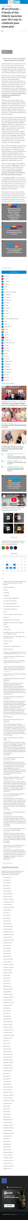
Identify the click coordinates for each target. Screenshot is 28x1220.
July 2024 (6, 945)
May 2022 (6, 1013)
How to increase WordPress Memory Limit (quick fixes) (13, 720)
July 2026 (6, 880)
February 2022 (7, 1021)
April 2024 (6, 953)
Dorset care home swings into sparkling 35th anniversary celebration (14, 250)
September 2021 (8, 1035)
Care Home (8, 226)
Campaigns (6, 595)
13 (14, 564)
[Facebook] (11, 548)
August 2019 (7, 1103)
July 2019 (6, 1106)
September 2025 (8, 907)
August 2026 (7, 877)
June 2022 (6, 1010)
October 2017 (7, 1163)
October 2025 (7, 904)
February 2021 (7, 1054)
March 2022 (6, 1019)
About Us (6, 590)
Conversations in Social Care (10, 609)
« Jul (2, 578)
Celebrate (17, 244)
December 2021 (7, 1027)
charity (3, 6)
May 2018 (6, 1144)
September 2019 (8, 1100)
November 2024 (7, 934)
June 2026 (6, 883)
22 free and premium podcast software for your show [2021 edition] (14, 758)
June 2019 (6, 1108)
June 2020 (6, 1076)
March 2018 (6, 1149)
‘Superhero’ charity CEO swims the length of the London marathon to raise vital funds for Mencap (15, 583)
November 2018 (7, 1127)
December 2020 (7, 1060)
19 (10, 568)
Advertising (6, 592)
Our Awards (6, 627)
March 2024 (6, 956)
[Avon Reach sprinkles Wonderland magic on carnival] (14, 414)
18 (7, 568)
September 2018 (8, 1133)
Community (10, 423)
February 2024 (7, 959)
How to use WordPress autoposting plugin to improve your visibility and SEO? (14, 794)
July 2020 (6, 1073)
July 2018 (6, 1138)
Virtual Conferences (8, 649)
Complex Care (5, 445)
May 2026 (6, 885)
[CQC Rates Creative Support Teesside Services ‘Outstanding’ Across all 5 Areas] (14, 392)
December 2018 (7, 1125)
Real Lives (19, 226)
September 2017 (8, 1166)
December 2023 (7, 964)
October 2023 (7, 970)
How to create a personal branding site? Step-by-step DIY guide (14, 812)
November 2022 (7, 997)
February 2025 (7, 926)
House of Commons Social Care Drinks (13, 614)
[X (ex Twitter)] (10, 1180)
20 (14, 568)
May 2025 (6, 918)
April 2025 (6, 921)
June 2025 (6, 915)
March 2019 (6, 1117)
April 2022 (6, 1016)
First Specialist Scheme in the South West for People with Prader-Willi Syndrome (12, 448)
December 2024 (7, 932)
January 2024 (7, 961)
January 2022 (7, 1024)
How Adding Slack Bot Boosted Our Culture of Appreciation (14, 679)
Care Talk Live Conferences (10, 601)
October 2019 (7, 1098)
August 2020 (7, 1070)
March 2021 (6, 1051)
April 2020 (6, 1081)
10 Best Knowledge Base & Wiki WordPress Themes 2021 (14, 697)
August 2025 (7, 910)
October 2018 (7, 1130)
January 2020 (7, 1089)
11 (7, 564)
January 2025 (7, 929)
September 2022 (8, 1002)
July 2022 (6, 1008)
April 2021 (6, 1049)
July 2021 (6, 1040)
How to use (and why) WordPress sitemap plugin (13, 738)
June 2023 (6, 978)
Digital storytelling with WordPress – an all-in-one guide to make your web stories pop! (14, 777)
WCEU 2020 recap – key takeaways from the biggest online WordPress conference (14, 846)
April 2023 (6, 983)
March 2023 (6, 986)
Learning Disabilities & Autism (9, 401)
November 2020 (7, 1062)
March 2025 (6, 923)
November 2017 (7, 1160)
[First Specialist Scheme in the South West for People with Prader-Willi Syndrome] (14, 436)
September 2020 (8, 1068)
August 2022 (7, 1005)
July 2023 (6, 975)
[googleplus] (7, 548)
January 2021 (7, 1057)
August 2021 (7, 1038)
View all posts (14, 537)
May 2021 (6, 1046)
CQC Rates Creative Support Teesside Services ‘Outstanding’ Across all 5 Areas (14, 404)
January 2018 (7, 1155)
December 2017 (7, 1157)
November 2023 (7, 967)
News (10, 204)
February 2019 (7, 1119)
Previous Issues (7, 629)
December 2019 (7, 1092)
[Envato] (3, 548)
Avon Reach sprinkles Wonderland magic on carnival (14, 426)
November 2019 (7, 1095)
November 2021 (7, 1030)
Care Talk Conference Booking (11, 598)
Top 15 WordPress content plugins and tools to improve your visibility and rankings (15, 829)
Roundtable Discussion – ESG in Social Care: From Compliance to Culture (14, 633)
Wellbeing (9, 6)
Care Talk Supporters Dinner (10, 603)
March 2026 (6, 891)
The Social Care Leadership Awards (12, 646)
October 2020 (7, 1065)
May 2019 (6, 1111)
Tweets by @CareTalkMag (8, 383)
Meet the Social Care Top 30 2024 (12, 620)
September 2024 (8, 940)
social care (16, 204)
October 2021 (7, 1032)
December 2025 (7, 899)
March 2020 (6, 1084)
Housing (11, 445)
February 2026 (7, 893)
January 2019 (7, 1122)
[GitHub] (15, 548)
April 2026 (6, 888)
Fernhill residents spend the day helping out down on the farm (14, 232)
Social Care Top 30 (8, 641)
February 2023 (7, 989)
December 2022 (7, 994)
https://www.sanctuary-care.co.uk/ (10, 867)
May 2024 (6, 951)
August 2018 (7, 1136)
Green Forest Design (20, 1214)
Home (5, 611)
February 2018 (7, 1152)
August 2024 (7, 942)
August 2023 (7, 972)
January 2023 (7, 991)
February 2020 (7, 1087)
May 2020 (6, 1079)
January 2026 (7, 896)
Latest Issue (6, 617)
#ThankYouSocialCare (9, 587)
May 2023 (6, 981)
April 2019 (6, 1114)
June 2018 (6, 1141)
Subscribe (6, 643)
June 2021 (6, 1043)
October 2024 (7, 937)
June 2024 (6, 948)
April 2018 (6, 1147)
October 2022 (7, 1000)
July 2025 (6, 912)
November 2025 (7, 902)
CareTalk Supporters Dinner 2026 (12, 606)
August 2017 (7, 1168)
